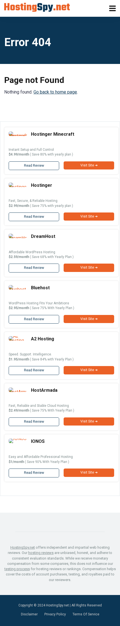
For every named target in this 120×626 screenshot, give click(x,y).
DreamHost (43, 236)
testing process (17, 569)
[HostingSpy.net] (37, 6)
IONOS (38, 441)
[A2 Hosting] (18, 340)
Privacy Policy (55, 614)
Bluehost (40, 287)
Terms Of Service (86, 614)
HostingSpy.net (22, 547)
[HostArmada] (18, 392)
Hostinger (41, 185)
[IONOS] (18, 438)
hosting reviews (41, 553)
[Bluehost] (18, 289)
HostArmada (44, 390)
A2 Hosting (42, 338)
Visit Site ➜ (89, 165)
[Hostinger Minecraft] (18, 135)
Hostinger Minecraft (52, 134)
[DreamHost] (18, 238)
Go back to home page (55, 92)
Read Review (34, 166)
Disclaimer (29, 614)
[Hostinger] (18, 187)
